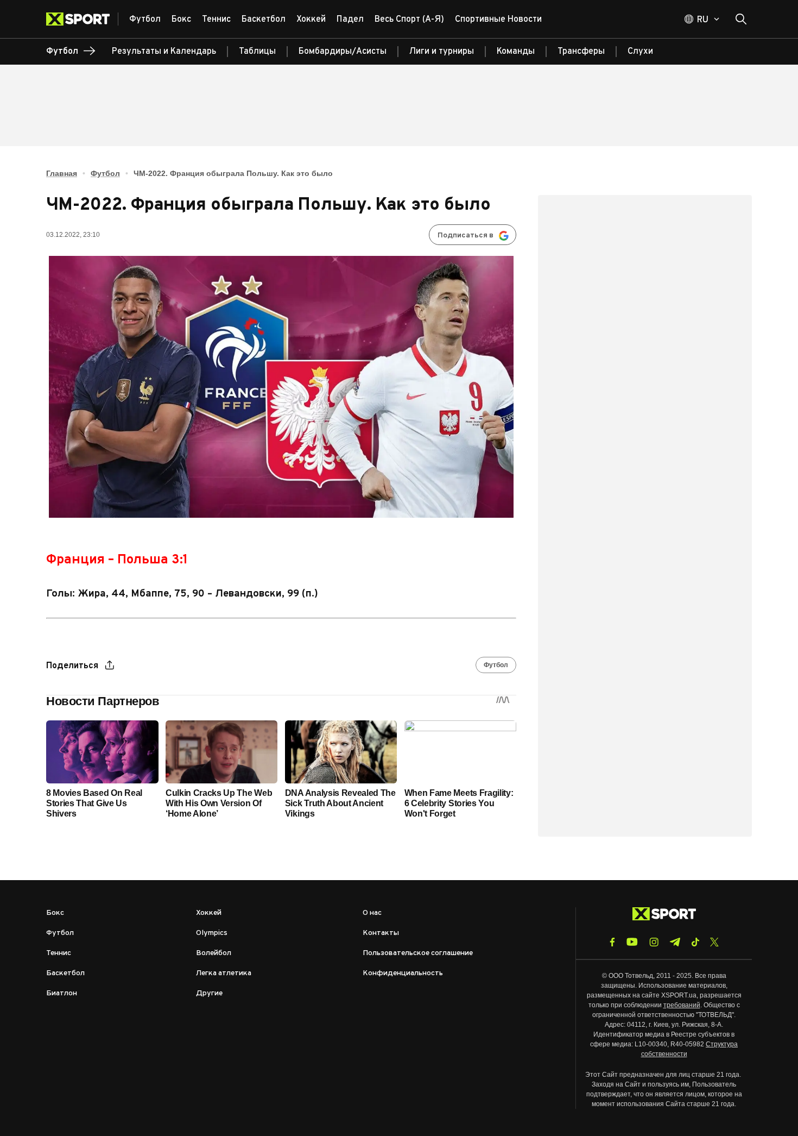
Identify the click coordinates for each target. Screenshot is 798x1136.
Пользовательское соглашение (418, 953)
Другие (209, 993)
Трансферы (581, 51)
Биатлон (61, 993)
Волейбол (213, 953)
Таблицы (257, 51)
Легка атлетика (223, 973)
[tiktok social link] (695, 942)
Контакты (381, 933)
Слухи (640, 51)
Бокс (55, 913)
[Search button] (741, 19)
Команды (516, 51)
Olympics (211, 933)
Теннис (58, 953)
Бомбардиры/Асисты (343, 51)
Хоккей (208, 913)
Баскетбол (65, 973)
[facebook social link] (612, 942)
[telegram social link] (674, 942)
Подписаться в (465, 235)
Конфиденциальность (403, 973)
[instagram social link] (653, 942)
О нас (372, 913)
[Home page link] (82, 19)
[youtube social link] (632, 942)
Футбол (105, 173)
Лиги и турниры (441, 51)
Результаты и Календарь (164, 51)
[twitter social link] (714, 942)
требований (681, 1005)
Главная (61, 173)
